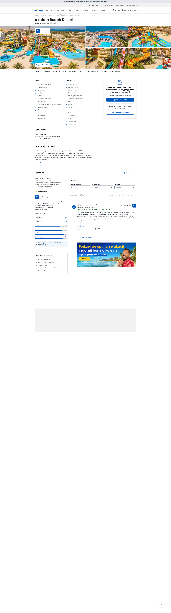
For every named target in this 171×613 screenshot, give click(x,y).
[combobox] (79, 187)
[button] (120, 100)
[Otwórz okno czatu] (162, 604)
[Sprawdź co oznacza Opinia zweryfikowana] (96, 205)
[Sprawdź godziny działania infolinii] (101, 5)
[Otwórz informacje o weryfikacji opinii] (62, 180)
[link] (38, 10)
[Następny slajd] (137, 71)
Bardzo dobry (44, 30)
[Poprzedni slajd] (33, 71)
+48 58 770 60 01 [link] (95, 5)
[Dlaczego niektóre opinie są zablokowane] (50, 178)
